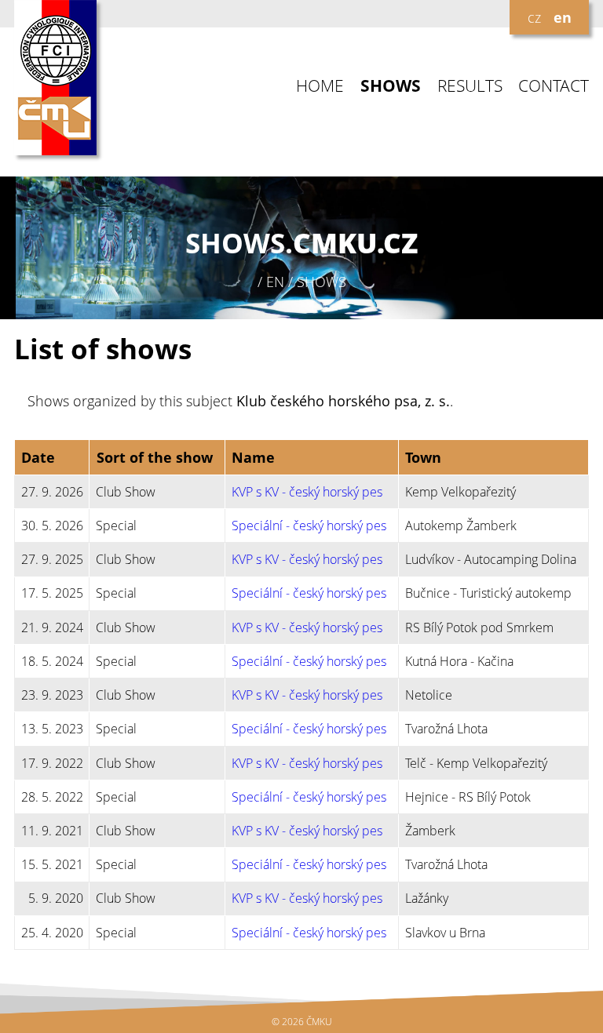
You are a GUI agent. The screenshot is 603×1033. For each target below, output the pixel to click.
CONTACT (553, 85)
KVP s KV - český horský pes (307, 491)
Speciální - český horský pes (309, 525)
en (563, 17)
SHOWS (390, 85)
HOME (320, 85)
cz (534, 17)
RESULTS (469, 85)
